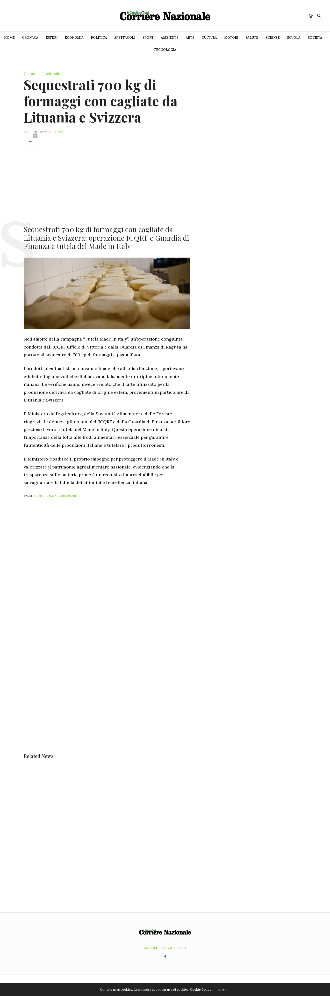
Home (9, 38)
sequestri (67, 496)
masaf (53, 496)
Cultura (209, 38)
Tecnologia (165, 50)
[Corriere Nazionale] (165, 15)
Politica (99, 38)
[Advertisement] (107, 185)
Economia (74, 38)
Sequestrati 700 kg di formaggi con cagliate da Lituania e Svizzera (101, 100)
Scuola (294, 38)
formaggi (40, 496)
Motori (231, 38)
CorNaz (57, 132)
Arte (190, 38)
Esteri (51, 38)
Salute (251, 38)
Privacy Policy (174, 948)
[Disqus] (117, 565)
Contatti (151, 948)
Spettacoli (124, 38)
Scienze (272, 38)
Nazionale (51, 73)
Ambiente (170, 38)
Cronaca (30, 38)
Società (315, 38)
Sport (148, 38)
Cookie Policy (200, 990)
